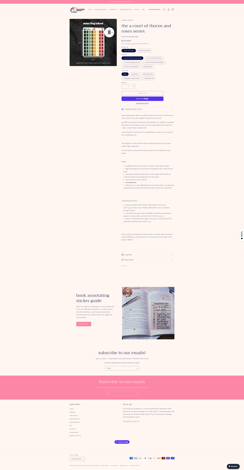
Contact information (134, 465)
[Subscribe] (137, 368)
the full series (147, 66)
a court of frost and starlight (154, 62)
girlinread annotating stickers (81, 465)
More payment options (142, 103)
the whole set (149, 78)
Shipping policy (124, 465)
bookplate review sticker (132, 78)
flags (125, 74)
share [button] (125, 266)
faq (71, 425)
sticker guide (83, 324)
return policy (74, 415)
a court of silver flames (131, 66)
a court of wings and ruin (132, 62)
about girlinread (74, 422)
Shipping (133, 43)
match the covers (144, 50)
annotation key (148, 74)
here (129, 208)
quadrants (135, 74)
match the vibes (129, 50)
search (72, 409)
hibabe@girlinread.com (131, 421)
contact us (73, 429)
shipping (72, 412)
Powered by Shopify (94, 465)
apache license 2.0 (75, 435)
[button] (101, 10)
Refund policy (105, 465)
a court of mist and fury (154, 58)
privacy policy (74, 432)
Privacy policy (114, 465)
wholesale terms (75, 419)
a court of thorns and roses (132, 58)
